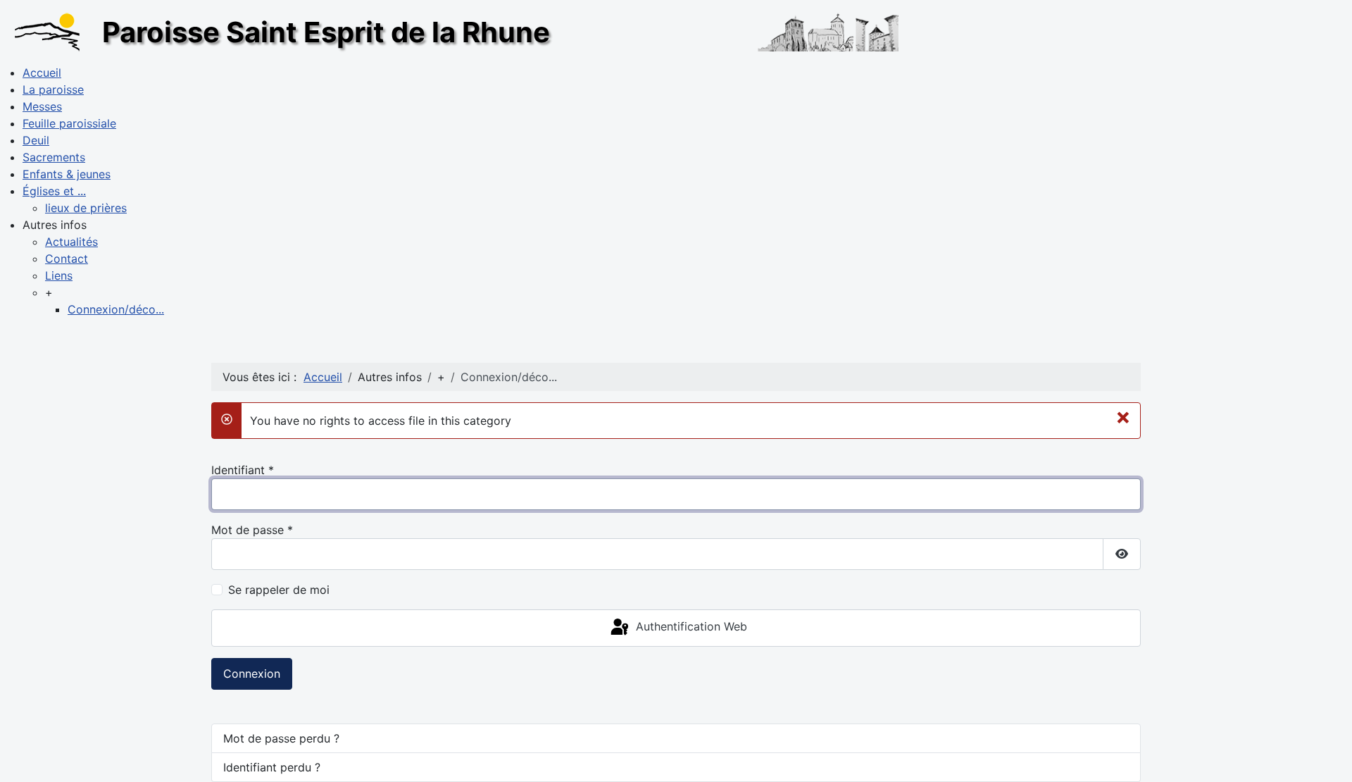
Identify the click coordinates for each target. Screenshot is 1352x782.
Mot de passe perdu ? (281, 738)
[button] (55, 225)
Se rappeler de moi (279, 590)
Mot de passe (252, 530)
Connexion (251, 673)
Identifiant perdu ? (271, 767)
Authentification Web (689, 627)
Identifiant (242, 470)
